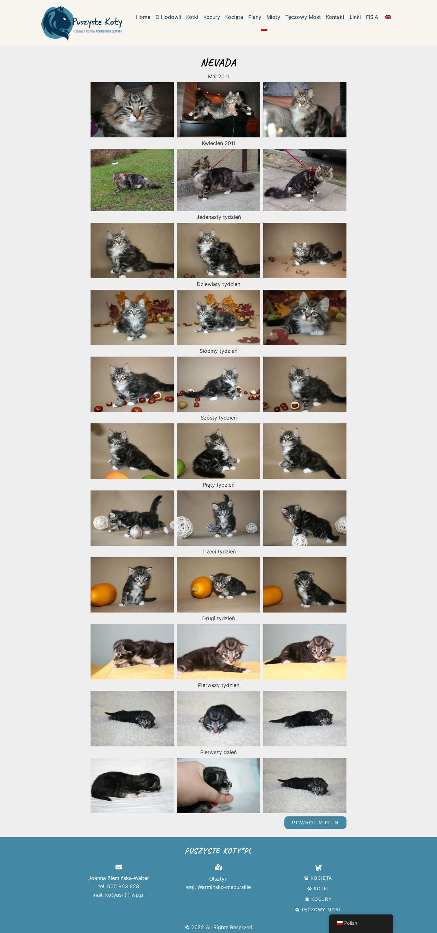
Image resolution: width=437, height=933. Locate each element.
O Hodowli (168, 17)
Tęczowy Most (303, 17)
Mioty (273, 17)
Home (143, 17)
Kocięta (234, 17)
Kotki (192, 17)
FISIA (372, 17)
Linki (355, 17)
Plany (254, 17)
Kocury (211, 17)
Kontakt (335, 17)
